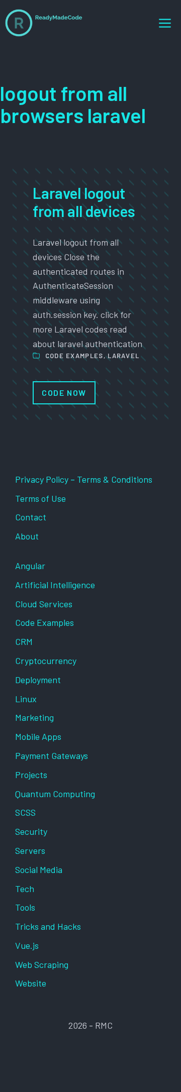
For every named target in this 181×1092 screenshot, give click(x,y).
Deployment (38, 679)
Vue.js (27, 945)
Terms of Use (40, 498)
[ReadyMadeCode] (43, 23)
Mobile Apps (38, 736)
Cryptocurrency (45, 660)
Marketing (34, 717)
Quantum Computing (55, 793)
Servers (30, 850)
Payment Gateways (51, 755)
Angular (30, 565)
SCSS (25, 812)
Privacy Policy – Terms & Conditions (83, 479)
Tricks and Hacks (48, 926)
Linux (26, 698)
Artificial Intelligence (55, 584)
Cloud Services (43, 603)
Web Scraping (41, 964)
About (27, 535)
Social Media (38, 869)
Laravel (123, 356)
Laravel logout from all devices (84, 202)
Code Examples (74, 356)
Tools (25, 907)
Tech (24, 888)
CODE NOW (64, 392)
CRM (24, 641)
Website (30, 983)
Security (31, 831)
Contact (30, 516)
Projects (31, 774)
